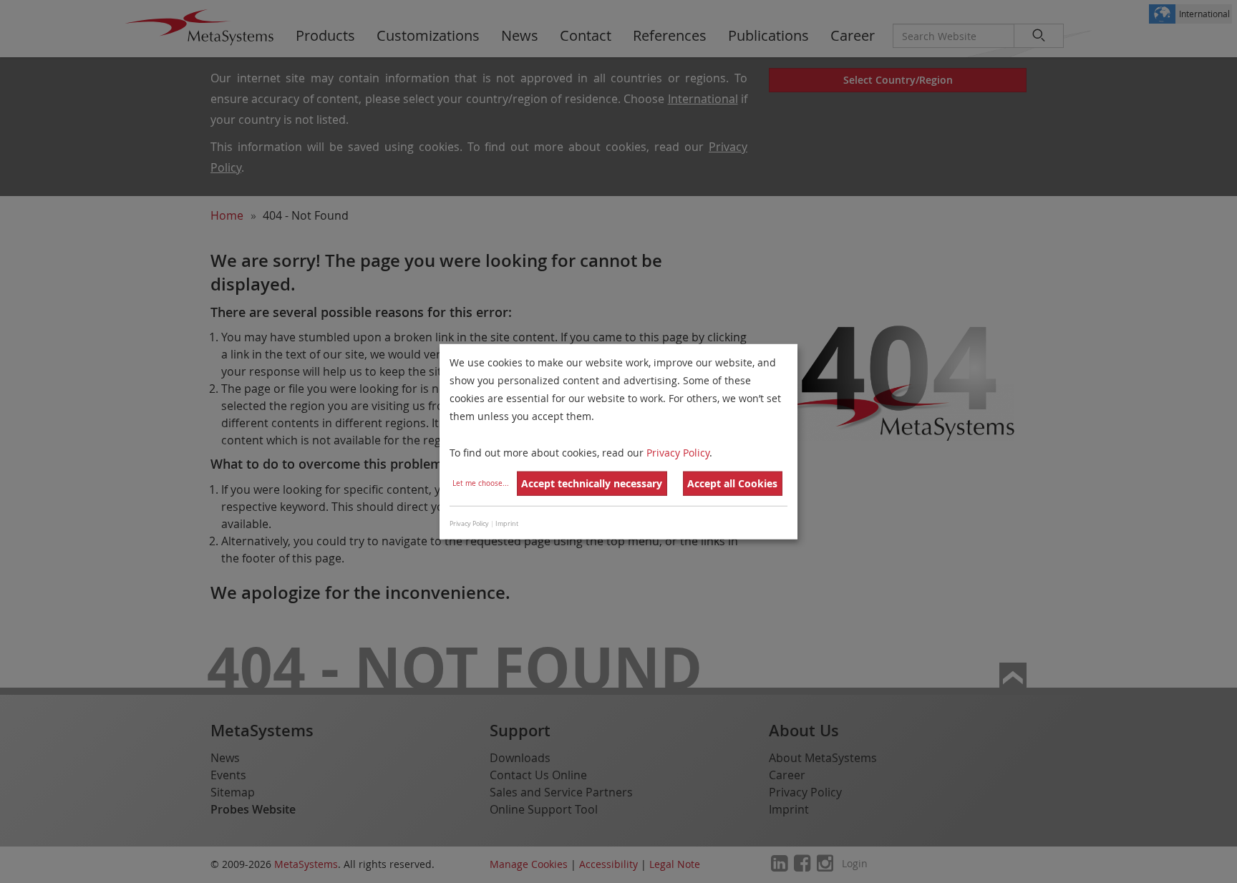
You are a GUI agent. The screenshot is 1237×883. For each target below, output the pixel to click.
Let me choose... (480, 483)
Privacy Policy (677, 452)
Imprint (506, 523)
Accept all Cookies (732, 483)
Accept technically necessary (591, 483)
